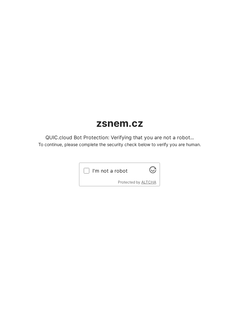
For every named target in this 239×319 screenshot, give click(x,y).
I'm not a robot (110, 171)
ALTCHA (148, 182)
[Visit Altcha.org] (152, 171)
